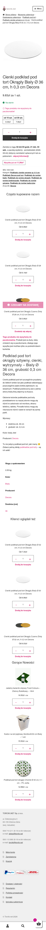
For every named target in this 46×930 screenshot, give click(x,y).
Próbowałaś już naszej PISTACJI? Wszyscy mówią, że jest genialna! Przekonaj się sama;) (23, 3)
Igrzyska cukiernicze (14, 901)
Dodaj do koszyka (20, 137)
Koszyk (9, 861)
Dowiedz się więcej (23, 331)
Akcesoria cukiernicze (26, 14)
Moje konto (10, 852)
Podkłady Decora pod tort (13, 175)
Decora (13, 186)
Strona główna (10, 14)
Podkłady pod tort (29, 17)
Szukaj (23, 926)
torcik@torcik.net (16, 842)
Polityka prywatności (14, 892)
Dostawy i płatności (14, 883)
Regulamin (10, 888)
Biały (7, 483)
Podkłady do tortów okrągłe (19, 178)
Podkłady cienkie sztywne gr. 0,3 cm (16, 20)
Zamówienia (11, 856)
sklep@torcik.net (16, 833)
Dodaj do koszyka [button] (23, 239)
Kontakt (9, 897)
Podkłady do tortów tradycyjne (22, 183)
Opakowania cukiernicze (12, 17)
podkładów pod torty (28, 447)
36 (6, 511)
